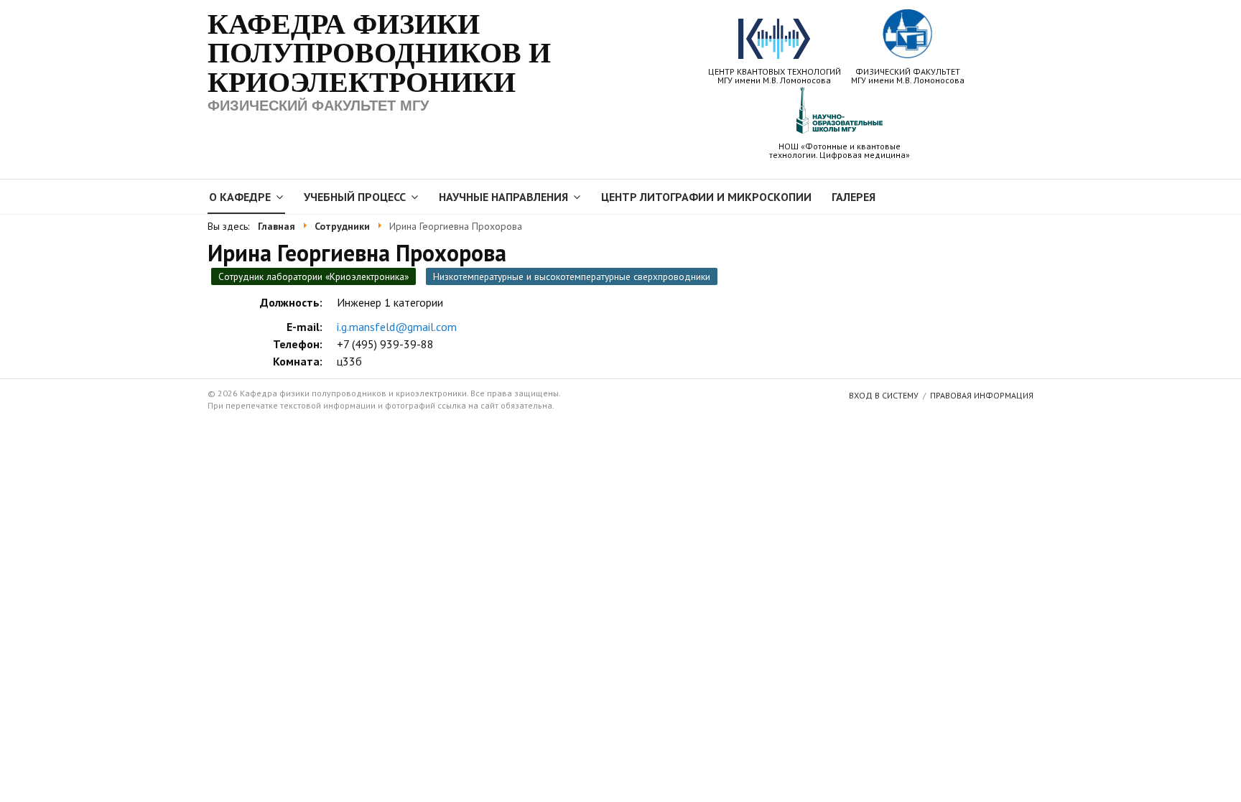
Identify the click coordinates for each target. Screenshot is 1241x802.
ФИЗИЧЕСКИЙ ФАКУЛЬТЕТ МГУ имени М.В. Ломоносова (908, 75)
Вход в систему (884, 395)
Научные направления (503, 197)
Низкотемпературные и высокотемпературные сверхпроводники (571, 276)
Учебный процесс (355, 197)
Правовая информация (981, 395)
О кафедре (240, 197)
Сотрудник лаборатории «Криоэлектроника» (313, 276)
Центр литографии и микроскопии (706, 197)
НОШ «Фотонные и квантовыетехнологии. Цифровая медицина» (839, 150)
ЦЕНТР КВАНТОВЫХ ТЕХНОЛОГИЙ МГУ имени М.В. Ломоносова (774, 75)
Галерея (853, 197)
